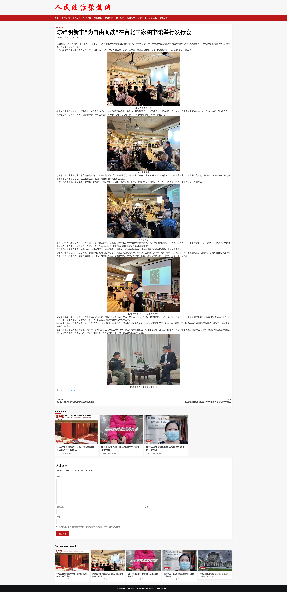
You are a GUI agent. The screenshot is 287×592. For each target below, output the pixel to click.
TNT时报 (70, 390)
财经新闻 (109, 18)
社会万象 (87, 18)
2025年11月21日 (112, 453)
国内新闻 (76, 18)
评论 (58, 476)
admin (60, 37)
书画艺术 (131, 18)
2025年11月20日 (211, 576)
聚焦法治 (98, 18)
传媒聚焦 (163, 18)
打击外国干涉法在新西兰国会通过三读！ (215, 574)
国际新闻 (66, 18)
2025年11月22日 (69, 37)
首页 (57, 18)
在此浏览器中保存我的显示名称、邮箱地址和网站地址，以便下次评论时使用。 (90, 527)
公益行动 (142, 18)
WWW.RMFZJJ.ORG (151, 588)
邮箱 (147, 507)
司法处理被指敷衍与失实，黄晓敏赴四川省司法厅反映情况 (207, 400)
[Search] (231, 18)
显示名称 (60, 507)
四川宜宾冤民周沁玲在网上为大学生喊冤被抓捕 (75, 400)
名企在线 (153, 18)
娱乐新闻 (120, 18)
